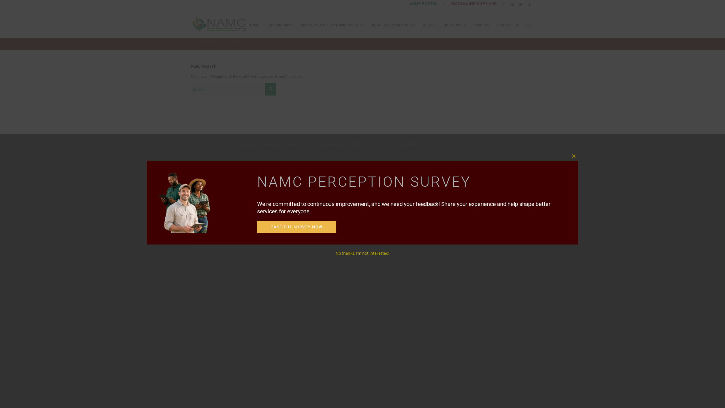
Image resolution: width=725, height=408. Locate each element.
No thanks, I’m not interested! (362, 253)
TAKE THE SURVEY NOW (297, 227)
